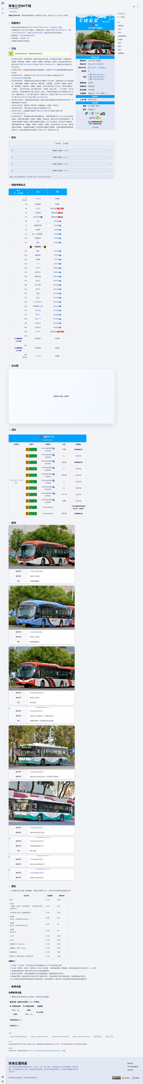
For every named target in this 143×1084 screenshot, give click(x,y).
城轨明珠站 (36, 217)
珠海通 (12, 904)
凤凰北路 (56, 276)
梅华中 (38, 314)
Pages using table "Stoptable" (81, 1036)
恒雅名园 (38, 327)
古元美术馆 (37, 302)
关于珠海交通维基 (132, 1066)
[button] (19, 1020)
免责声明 (130, 1070)
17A (30, 105)
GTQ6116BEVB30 (97, 79)
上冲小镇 (38, 198)
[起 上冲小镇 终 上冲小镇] (61, 396)
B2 (54, 75)
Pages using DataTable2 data (18, 1036)
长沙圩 (38, 208)
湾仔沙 (38, 268)
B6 (15, 11)
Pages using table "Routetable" (39, 1036)
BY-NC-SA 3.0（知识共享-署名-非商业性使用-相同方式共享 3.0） (44, 1050)
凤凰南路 (56, 268)
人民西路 (56, 221)
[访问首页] (3, 3)
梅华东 (38, 289)
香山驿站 (38, 310)
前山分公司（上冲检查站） (97, 67)
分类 (10, 1033)
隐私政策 (130, 1063)
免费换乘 (42, 997)
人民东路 (56, 251)
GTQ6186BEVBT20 (49, 64)
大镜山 (38, 297)
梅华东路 (56, 285)
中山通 (12, 936)
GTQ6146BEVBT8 (18, 78)
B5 (19, 41)
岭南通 (12, 940)
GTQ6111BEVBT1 (97, 74)
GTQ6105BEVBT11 (37, 772)
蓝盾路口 (38, 323)
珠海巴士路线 (97, 1036)
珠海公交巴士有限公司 (96, 64)
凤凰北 (38, 280)
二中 (37, 264)
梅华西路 (56, 310)
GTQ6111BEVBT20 (98, 77)
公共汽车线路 (49, 965)
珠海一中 (38, 319)
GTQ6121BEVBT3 (41, 97)
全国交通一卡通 (23, 965)
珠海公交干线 (109, 1036)
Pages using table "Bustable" (60, 1036)
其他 (81, 1044)
